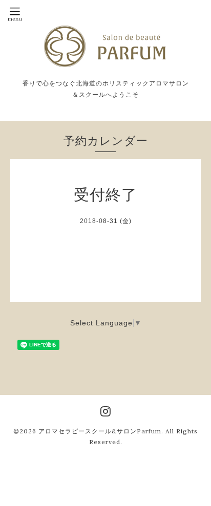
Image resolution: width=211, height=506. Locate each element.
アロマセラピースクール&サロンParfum (99, 431)
